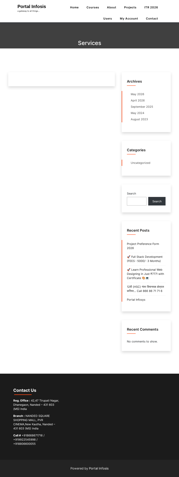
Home (74, 7)
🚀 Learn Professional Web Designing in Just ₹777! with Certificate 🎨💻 (145, 274)
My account (129, 18)
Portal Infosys (136, 299)
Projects (130, 7)
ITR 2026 (151, 7)
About (111, 7)
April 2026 (138, 100)
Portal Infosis (31, 6)
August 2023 (139, 119)
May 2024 (137, 113)
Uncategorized (140, 163)
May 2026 (137, 94)
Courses (93, 7)
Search (131, 193)
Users (107, 18)
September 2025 (142, 106)
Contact (152, 18)
